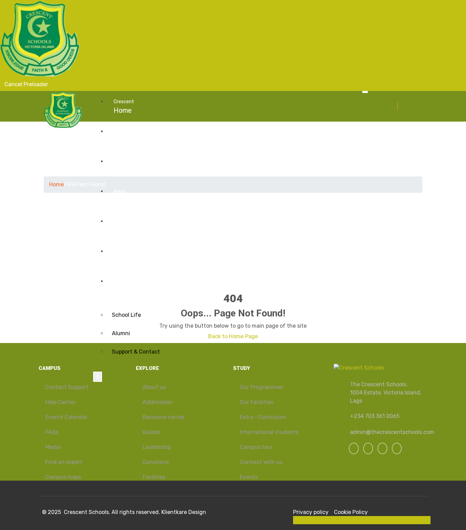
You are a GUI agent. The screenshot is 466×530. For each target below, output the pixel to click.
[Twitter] (368, 448)
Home (124, 106)
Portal (123, 256)
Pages (123, 286)
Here (121, 196)
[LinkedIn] (382, 448)
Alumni (121, 333)
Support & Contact (136, 351)
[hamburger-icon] (365, 92)
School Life (126, 315)
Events (124, 226)
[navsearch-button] (401, 106)
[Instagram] (397, 448)
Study (123, 166)
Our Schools (132, 136)
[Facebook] (354, 448)
